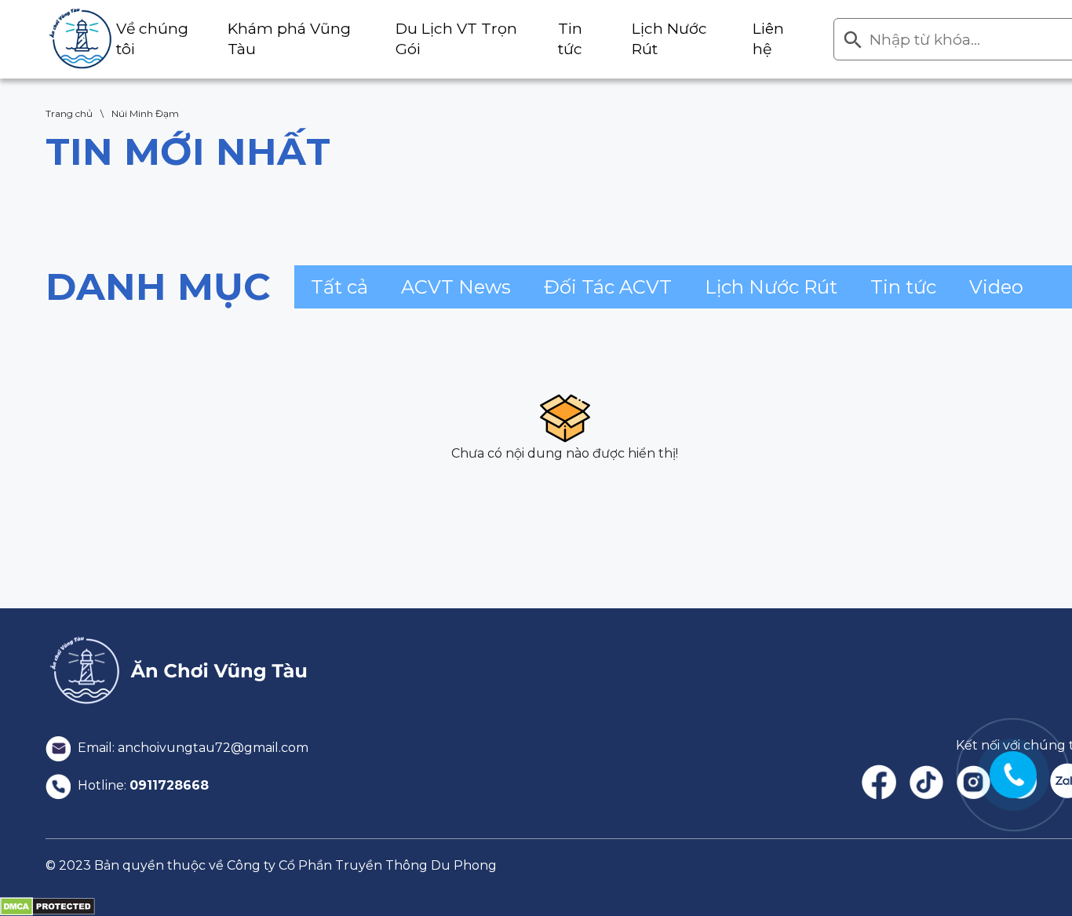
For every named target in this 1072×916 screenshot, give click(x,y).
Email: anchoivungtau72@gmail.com (191, 747)
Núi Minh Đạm (145, 113)
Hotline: (142, 785)
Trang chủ (69, 113)
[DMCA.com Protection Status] (47, 906)
